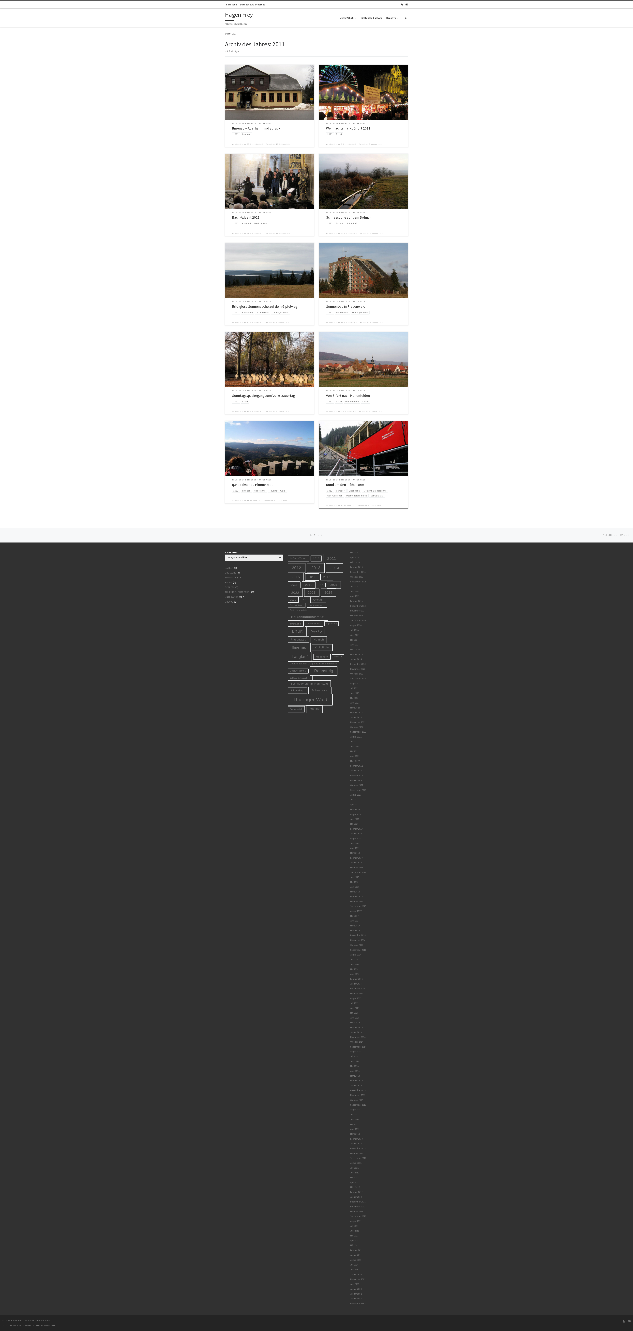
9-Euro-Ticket (298, 558)
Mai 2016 (354, 969)
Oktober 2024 (356, 615)
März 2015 (355, 1022)
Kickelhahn (322, 647)
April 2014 (355, 1071)
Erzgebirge (316, 631)
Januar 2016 (356, 983)
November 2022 (357, 722)
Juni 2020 (354, 819)
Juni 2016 (354, 964)
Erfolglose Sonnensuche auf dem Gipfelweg (264, 306)
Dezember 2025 (358, 572)
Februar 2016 (356, 979)
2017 (326, 576)
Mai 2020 (354, 823)
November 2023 (357, 669)
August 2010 (356, 1260)
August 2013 (356, 1109)
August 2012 (356, 1163)
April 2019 (355, 848)
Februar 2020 (356, 828)
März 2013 (355, 1134)
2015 (295, 577)
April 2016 (355, 974)
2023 (312, 592)
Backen (229, 568)
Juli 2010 (354, 1264)
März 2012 (355, 1187)
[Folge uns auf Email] (407, 4)
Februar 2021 (356, 809)
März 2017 (355, 925)
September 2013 (358, 1104)
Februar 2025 (356, 601)
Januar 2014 (356, 1085)
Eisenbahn (314, 623)
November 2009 (357, 1279)
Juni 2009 (354, 1284)
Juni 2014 (354, 1061)
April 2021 (355, 804)
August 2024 (356, 625)
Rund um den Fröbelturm (345, 484)
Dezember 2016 (358, 935)
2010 (316, 558)
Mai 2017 (354, 916)
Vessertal (296, 709)
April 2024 (355, 644)
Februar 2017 (356, 930)
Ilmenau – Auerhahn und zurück (256, 128)
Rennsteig (323, 671)
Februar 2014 (356, 1080)
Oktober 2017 (356, 901)
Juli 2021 (354, 799)
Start (227, 33)
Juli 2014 (354, 1056)
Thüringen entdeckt (237, 592)
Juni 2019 (354, 843)
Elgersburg (331, 624)
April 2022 (355, 756)
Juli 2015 (354, 1003)
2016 (312, 577)
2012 (296, 568)
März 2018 (355, 891)
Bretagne (230, 572)
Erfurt (297, 631)
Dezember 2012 (358, 1148)
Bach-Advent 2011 (245, 217)
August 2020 (356, 814)
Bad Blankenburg (317, 605)
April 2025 (355, 596)
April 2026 (355, 557)
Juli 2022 (354, 741)
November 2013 (357, 1095)
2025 (293, 600)
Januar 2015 (356, 1032)
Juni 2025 (354, 591)
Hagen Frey (17, 1320)
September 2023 (358, 678)
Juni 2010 (354, 1269)
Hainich (319, 639)
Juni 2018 (354, 877)
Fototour (231, 577)
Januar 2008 (356, 1289)
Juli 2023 (354, 688)
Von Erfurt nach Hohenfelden (348, 395)
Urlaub (229, 601)
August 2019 (356, 838)
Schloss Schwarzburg (300, 678)
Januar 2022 (356, 770)
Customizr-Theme (47, 1325)
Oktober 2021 (356, 785)
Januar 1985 (356, 1298)
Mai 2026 (354, 552)
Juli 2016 (354, 959)
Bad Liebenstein (298, 610)
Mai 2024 (354, 640)
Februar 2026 (356, 567)
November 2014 (357, 1037)
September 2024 (358, 620)
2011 (331, 558)
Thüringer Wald (310, 699)
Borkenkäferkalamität (307, 617)
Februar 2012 (356, 1192)
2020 (321, 585)
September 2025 (358, 581)
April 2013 (355, 1129)
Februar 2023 (356, 712)
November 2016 (357, 940)
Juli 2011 (354, 1226)
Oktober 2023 (356, 673)
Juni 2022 (354, 746)
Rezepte (230, 587)
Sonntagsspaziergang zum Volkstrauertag (263, 395)
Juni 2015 (354, 1008)
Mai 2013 (354, 1124)
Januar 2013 (356, 1143)
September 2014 (358, 1046)
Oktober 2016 (356, 945)
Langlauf (300, 657)
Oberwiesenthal (298, 671)
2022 (295, 592)
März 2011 (355, 1245)
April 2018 (355, 887)
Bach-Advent (296, 605)
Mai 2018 (354, 882)
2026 (304, 600)
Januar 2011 (356, 1255)
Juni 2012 (354, 1172)
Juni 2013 (354, 1119)
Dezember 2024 (358, 606)
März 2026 (355, 562)
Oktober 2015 (356, 993)
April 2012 (355, 1182)
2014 (334, 568)
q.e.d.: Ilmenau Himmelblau (252, 484)
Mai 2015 (354, 1012)
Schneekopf (297, 690)
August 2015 (356, 998)
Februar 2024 (356, 654)
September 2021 (358, 790)
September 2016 (358, 950)
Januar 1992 (356, 1293)
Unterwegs (231, 597)
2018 (294, 584)
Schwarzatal (319, 690)
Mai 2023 (354, 698)
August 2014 (356, 1051)
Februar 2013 (356, 1138)
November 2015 (357, 988)
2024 (328, 592)
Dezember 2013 (358, 1090)
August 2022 (356, 736)
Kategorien (231, 552)
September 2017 (358, 906)
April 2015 (355, 1017)
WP (18, 1325)
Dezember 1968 (358, 1303)
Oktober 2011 (356, 1211)
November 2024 (357, 610)
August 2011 (356, 1221)
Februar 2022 (356, 765)
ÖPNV (314, 709)
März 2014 (355, 1075)
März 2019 (355, 853)
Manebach (322, 657)
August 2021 (356, 794)
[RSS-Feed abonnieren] (402, 4)
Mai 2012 (354, 1177)
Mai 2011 (354, 1235)
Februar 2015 (356, 1027)
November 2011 (357, 1206)
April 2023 (355, 702)
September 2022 (358, 731)
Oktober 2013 (356, 1100)
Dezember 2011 (358, 1201)
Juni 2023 (354, 693)
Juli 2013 (354, 1114)
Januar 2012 (356, 1197)
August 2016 (356, 954)
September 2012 (358, 1158)
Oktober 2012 (356, 1153)
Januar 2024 (356, 659)
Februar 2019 (356, 857)
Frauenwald (298, 639)
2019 (308, 585)
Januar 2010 (356, 1274)
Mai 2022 (354, 751)
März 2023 (355, 707)
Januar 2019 (356, 862)
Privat (228, 582)
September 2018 (358, 872)
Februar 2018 (356, 896)
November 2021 (357, 780)
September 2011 (358, 1216)
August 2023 (356, 683)
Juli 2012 (354, 1168)
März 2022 (355, 761)
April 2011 (355, 1240)
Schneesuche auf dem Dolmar (348, 217)
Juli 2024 (354, 630)
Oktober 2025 (356, 576)
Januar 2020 (356, 833)
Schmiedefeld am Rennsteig (309, 683)
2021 (334, 584)
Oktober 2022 (356, 727)
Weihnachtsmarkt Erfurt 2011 (348, 128)
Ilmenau (299, 647)
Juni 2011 (354, 1230)
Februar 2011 (356, 1250)
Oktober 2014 (356, 1041)
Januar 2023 (356, 717)
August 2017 (356, 911)
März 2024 (355, 649)
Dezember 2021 (358, 775)
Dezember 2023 (358, 664)
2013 (315, 568)
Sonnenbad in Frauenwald (345, 306)
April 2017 (355, 920)
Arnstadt (318, 599)
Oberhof (338, 656)
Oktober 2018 (356, 867)
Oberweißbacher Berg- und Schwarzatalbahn (313, 664)
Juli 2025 (354, 586)
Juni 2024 (354, 635)
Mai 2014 (354, 1066)
